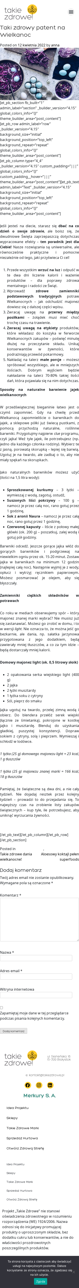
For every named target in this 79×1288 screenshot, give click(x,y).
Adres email (11, 970)
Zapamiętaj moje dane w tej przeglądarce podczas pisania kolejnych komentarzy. (34, 1016)
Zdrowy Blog (55, 848)
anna (55, 45)
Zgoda (40, 1281)
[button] (71, 12)
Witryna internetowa (17, 989)
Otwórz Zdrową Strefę (25, 1148)
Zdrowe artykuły (29, 848)
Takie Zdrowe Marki (23, 1128)
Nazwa (7, 952)
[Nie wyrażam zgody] (73, 1272)
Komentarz (10, 895)
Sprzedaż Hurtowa (22, 1138)
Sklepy (12, 1118)
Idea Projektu (18, 1108)
